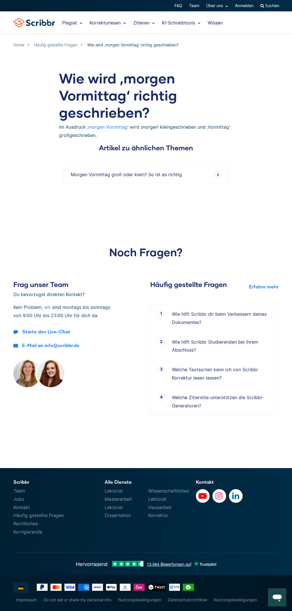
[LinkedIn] (236, 496)
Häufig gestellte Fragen (38, 515)
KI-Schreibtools (179, 23)
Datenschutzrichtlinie (187, 599)
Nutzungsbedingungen (139, 599)
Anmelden (244, 5)
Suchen (271, 5)
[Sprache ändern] (20, 587)
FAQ (178, 5)
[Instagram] (219, 496)
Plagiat (70, 23)
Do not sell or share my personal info (77, 599)
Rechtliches (25, 523)
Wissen (215, 23)
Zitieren (142, 23)
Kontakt (21, 507)
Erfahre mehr (264, 286)
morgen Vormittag (107, 127)
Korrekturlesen (106, 23)
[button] (277, 597)
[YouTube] (203, 496)
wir (47, 307)
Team (194, 5)
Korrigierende (27, 532)
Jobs (18, 499)
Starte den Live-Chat (46, 331)
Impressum (26, 599)
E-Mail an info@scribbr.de (51, 345)
